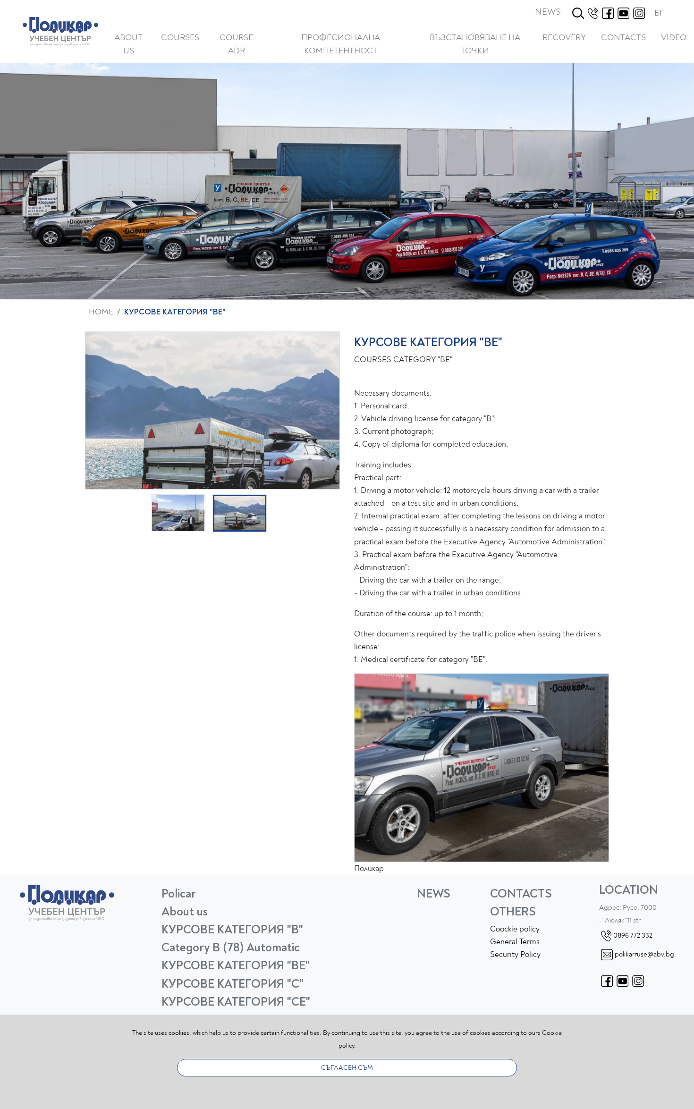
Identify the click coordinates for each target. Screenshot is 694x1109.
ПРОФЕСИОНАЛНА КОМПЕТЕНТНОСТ (340, 44)
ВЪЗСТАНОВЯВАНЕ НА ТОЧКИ (475, 44)
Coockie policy (515, 929)
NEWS (548, 11)
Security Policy (515, 954)
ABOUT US (128, 44)
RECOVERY (564, 37)
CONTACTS (623, 37)
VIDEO (673, 37)
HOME (101, 312)
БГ (659, 13)
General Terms (515, 942)
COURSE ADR (236, 44)
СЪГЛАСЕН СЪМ (347, 1068)
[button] (180, 37)
